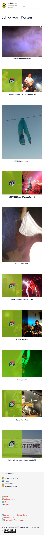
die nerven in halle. (22, 264)
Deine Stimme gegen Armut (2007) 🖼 (22, 460)
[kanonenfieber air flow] (22, 41)
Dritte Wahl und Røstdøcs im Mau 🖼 (22, 94)
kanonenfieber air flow (22, 59)
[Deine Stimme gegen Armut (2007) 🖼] (22, 457)
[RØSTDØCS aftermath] (22, 132)
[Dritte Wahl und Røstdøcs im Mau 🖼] (22, 91)
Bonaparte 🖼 (22, 380)
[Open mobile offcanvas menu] (24, 6)
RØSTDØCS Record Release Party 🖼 (22, 197)
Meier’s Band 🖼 (22, 340)
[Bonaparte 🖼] (22, 376)
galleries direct (10, 499)
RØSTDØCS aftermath (22, 161)
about (6, 502)
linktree (7, 497)
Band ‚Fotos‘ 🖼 (22, 420)
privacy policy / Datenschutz (15, 515)
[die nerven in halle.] (22, 234)
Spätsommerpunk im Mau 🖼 (22, 299)
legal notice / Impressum (14, 520)
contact (7, 504)
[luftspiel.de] (4, 5)
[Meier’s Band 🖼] (22, 336)
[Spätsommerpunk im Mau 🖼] (22, 296)
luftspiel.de (12, 3)
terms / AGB (9, 517)
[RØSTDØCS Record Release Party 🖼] (22, 194)
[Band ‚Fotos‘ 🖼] (22, 417)
